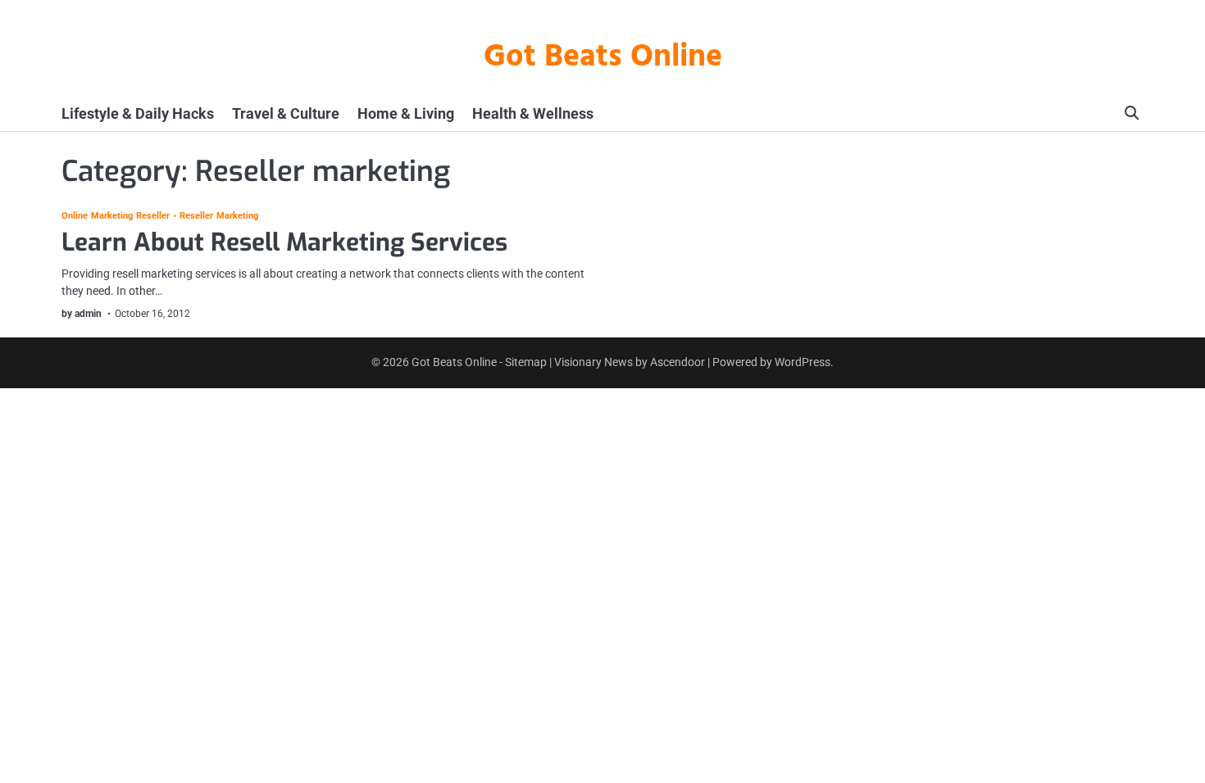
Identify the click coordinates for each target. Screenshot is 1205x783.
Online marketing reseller (116, 216)
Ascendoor (677, 362)
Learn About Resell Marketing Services (284, 242)
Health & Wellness (532, 113)
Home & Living (405, 113)
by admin (81, 313)
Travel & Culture (285, 113)
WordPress (802, 362)
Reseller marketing (219, 216)
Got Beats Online (603, 58)
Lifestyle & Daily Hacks (137, 113)
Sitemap (526, 362)
